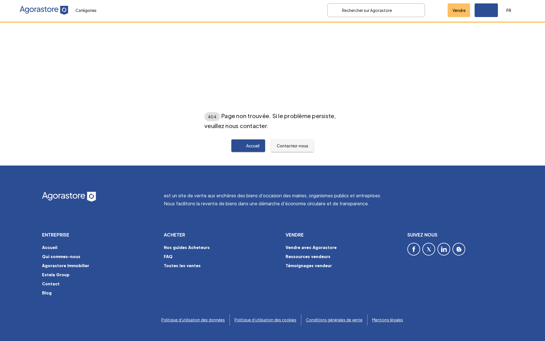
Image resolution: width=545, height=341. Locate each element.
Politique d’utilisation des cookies (265, 319)
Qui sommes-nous (61, 256)
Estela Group (56, 274)
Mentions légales (387, 319)
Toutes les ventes (182, 265)
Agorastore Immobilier (65, 265)
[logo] (44, 10)
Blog (47, 292)
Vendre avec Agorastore (311, 247)
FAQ (168, 256)
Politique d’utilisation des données (193, 319)
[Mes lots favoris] (436, 10)
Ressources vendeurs (308, 256)
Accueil (49, 247)
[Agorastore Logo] (99, 197)
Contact (51, 283)
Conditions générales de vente (334, 319)
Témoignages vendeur (309, 265)
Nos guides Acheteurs (187, 247)
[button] (486, 10)
